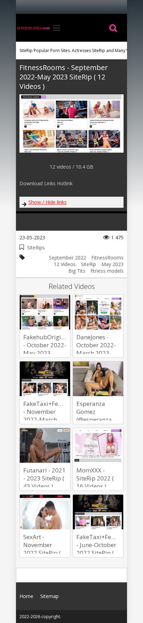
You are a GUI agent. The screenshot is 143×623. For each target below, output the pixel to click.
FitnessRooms (107, 257)
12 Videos (65, 264)
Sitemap (49, 596)
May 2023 (112, 264)
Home (33, 28)
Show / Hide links (47, 202)
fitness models (107, 270)
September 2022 (67, 257)
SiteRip (88, 264)
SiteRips (36, 247)
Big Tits (76, 270)
